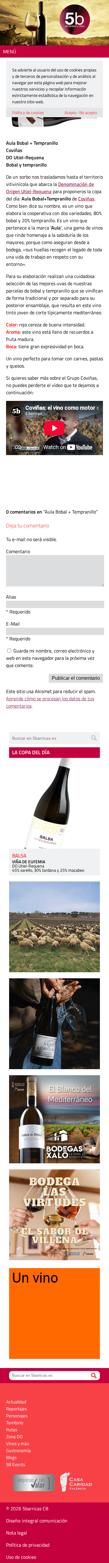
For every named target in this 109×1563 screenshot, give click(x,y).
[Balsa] (54, 803)
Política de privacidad (27, 1544)
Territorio (14, 1422)
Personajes (17, 1415)
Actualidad (16, 1401)
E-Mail (13, 623)
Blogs (11, 1457)
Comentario (18, 551)
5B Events (15, 1464)
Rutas (11, 1429)
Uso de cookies (21, 1557)
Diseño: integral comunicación (37, 1520)
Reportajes (16, 1408)
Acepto (70, 112)
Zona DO (14, 1436)
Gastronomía (18, 1450)
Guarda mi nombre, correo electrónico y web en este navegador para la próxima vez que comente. (50, 658)
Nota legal (16, 1532)
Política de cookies (28, 112)
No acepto (88, 112)
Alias (11, 596)
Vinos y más (17, 1443)
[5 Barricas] (75, 20)
